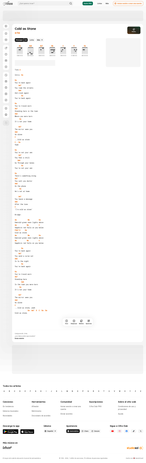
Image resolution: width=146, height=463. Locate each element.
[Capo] (6, 60)
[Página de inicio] (8, 3)
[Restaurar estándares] (6, 123)
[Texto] (6, 87)
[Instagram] (119, 431)
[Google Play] (10, 431)
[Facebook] (126, 431)
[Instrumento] (6, 48)
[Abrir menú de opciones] (6, 26)
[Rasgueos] (6, 100)
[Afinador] (6, 108)
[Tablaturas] (6, 75)
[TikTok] (133, 431)
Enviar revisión (19, 338)
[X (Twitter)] (140, 431)
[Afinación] (6, 67)
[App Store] (27, 431)
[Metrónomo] (6, 114)
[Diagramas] (6, 81)
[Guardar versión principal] (26, 40)
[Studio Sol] (135, 448)
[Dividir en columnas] (6, 40)
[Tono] (6, 54)
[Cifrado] (6, 94)
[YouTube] (112, 431)
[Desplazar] (6, 33)
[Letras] (7, 447)
